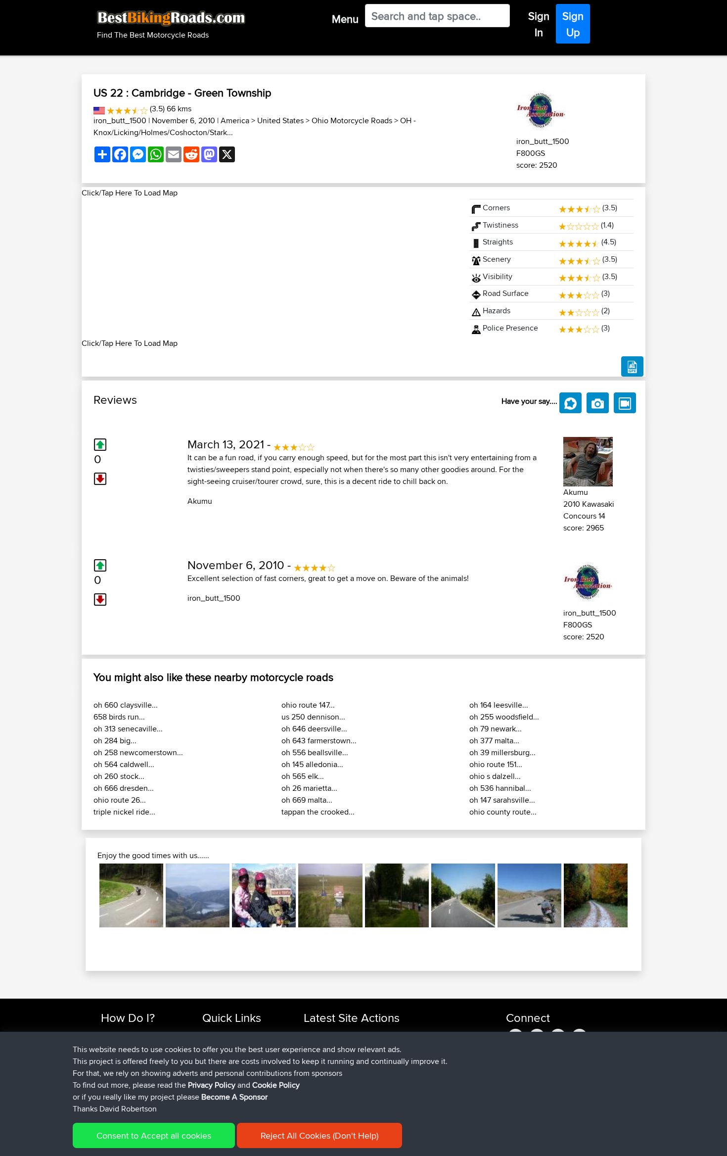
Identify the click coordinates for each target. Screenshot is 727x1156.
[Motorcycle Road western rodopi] (596, 895)
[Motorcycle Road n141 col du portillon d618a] (131, 895)
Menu (345, 19)
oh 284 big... (114, 740)
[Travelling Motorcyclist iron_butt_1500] (541, 109)
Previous (84, 896)
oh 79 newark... (495, 728)
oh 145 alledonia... (312, 764)
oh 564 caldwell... (123, 764)
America (235, 120)
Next (642, 896)
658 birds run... (119, 716)
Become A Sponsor (234, 1097)
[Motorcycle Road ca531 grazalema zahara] (529, 895)
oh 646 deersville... (314, 728)
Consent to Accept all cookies (153, 1135)
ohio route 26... (119, 800)
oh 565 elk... (302, 776)
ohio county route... (503, 812)
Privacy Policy (211, 1085)
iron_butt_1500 (119, 120)
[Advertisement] (269, 268)
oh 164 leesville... (498, 705)
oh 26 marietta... (309, 788)
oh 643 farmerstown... (319, 740)
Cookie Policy (276, 1085)
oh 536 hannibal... (500, 788)
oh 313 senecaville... (128, 728)
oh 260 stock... (118, 776)
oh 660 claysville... (125, 705)
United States (280, 120)
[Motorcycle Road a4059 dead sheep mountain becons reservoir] (197, 895)
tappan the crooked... (318, 812)
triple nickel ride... (124, 812)
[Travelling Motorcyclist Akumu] (588, 460)
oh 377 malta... (494, 740)
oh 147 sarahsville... (502, 800)
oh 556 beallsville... (314, 752)
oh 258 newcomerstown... (138, 752)
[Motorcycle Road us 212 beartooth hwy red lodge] (264, 895)
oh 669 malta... (306, 800)
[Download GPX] (632, 366)
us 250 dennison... (313, 716)
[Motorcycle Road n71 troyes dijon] (397, 895)
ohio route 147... (308, 705)
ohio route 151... (495, 764)
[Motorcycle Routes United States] (99, 108)
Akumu (199, 501)
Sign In (538, 24)
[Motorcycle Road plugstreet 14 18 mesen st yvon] (330, 895)
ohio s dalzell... (495, 776)
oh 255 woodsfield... (504, 716)
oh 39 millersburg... (502, 752)
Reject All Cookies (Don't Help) (319, 1135)
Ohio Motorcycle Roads (352, 120)
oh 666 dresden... (123, 788)
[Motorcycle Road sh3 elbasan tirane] (463, 895)
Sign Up (573, 24)
